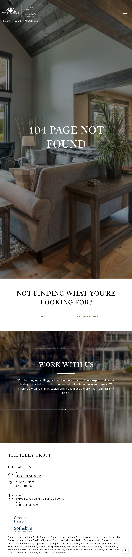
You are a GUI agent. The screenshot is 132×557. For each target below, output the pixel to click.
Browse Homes (87, 316)
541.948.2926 (25, 486)
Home (44, 316)
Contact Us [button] (66, 409)
